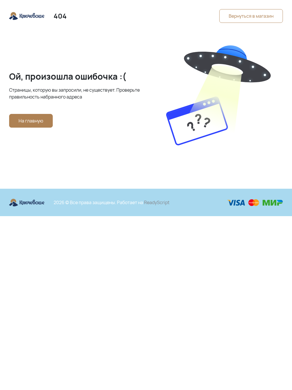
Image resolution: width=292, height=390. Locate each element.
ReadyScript (156, 202)
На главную (31, 121)
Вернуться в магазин (251, 16)
